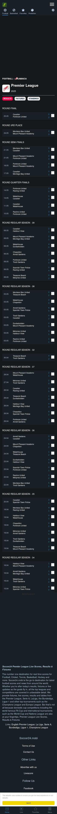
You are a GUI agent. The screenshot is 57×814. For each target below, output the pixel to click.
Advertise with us (28, 767)
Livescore (28, 773)
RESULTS (7, 98)
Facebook (28, 788)
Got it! (28, 803)
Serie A (47, 724)
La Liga (39, 724)
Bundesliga (14, 727)
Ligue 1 (24, 727)
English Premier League (23, 724)
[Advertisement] (28, 45)
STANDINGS (34, 98)
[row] (28, 116)
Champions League (38, 727)
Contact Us (28, 751)
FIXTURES (20, 98)
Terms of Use (28, 745)
